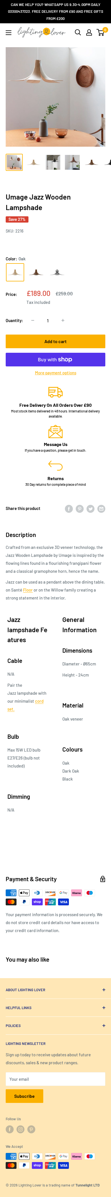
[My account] (89, 32)
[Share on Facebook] (69, 508)
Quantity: (14, 320)
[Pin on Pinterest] (80, 508)
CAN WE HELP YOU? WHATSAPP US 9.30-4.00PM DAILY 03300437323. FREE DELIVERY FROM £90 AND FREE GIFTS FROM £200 (55, 11)
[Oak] (15, 272)
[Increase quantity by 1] (63, 320)
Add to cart (55, 341)
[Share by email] (101, 508)
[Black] (57, 272)
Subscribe (24, 1096)
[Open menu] (8, 32)
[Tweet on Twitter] (90, 508)
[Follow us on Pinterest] (31, 1129)
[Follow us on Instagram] (20, 1129)
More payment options (55, 372)
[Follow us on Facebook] (10, 1129)
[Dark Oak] (36, 272)
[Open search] (78, 32)
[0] (100, 32)
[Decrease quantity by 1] (33, 320)
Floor (28, 589)
